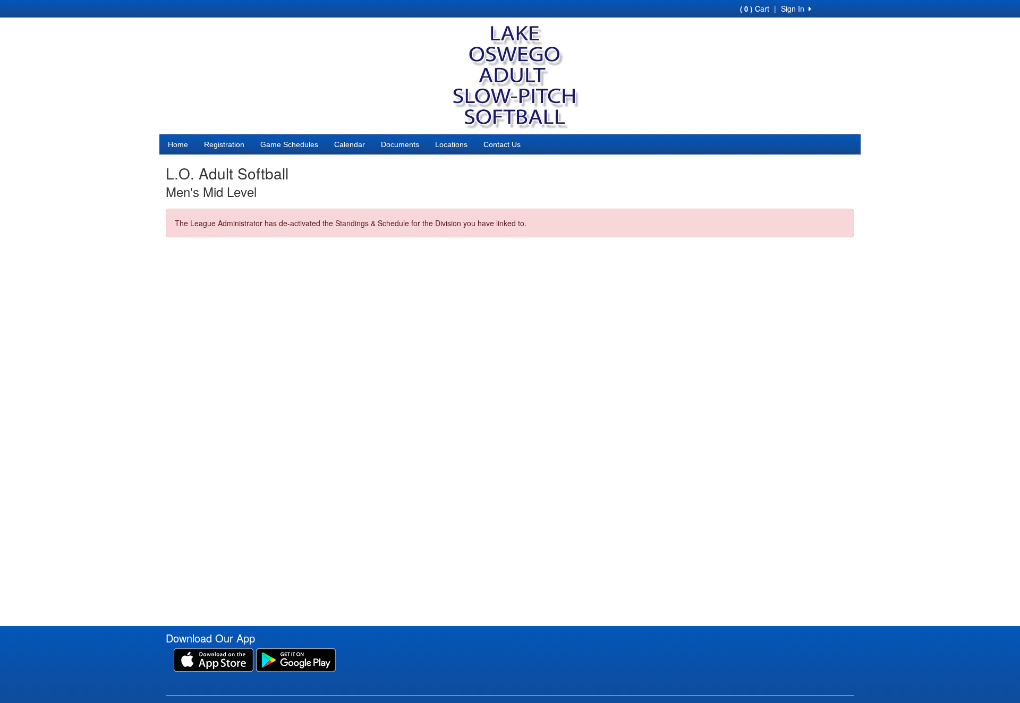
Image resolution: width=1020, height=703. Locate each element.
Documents (400, 144)
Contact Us (502, 144)
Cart (754, 8)
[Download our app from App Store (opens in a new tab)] (213, 658)
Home (178, 144)
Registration (224, 144)
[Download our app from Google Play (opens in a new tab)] (296, 658)
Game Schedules (289, 144)
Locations (451, 144)
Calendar (349, 144)
